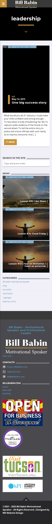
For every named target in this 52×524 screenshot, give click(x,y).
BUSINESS (7, 289)
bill (13, 96)
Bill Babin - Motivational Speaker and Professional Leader (26, 330)
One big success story (29, 102)
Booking (7, 393)
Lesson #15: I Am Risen (33, 201)
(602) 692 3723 (13, 371)
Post (5, 47)
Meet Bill (7, 390)
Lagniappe (7, 297)
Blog (5, 285)
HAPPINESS (8, 293)
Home (5, 387)
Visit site (7, 356)
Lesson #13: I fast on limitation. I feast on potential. (27, 265)
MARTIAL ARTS (9, 301)
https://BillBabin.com (17, 367)
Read (11, 142)
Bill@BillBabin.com (16, 376)
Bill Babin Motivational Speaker (22, 47)
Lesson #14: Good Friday (32, 233)
